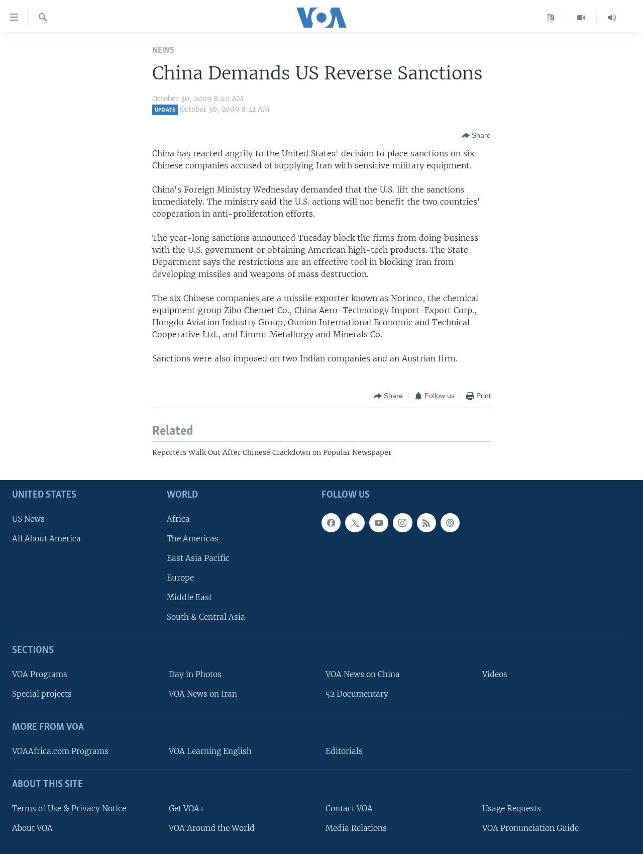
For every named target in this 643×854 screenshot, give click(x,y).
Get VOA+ (186, 808)
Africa (178, 519)
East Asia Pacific (198, 558)
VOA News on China (363, 674)
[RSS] (426, 522)
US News (28, 519)
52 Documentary (357, 694)
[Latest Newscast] (612, 17)
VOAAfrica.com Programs (60, 751)
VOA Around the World (212, 828)
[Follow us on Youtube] (378, 522)
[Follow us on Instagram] (402, 522)
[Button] (476, 136)
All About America (46, 538)
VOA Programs (39, 674)
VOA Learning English (210, 751)
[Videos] (581, 17)
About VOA (32, 828)
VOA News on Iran (203, 694)
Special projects (42, 694)
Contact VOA (349, 808)
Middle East (189, 597)
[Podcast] (450, 522)
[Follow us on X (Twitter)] (354, 522)
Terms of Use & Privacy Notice (69, 808)
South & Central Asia (206, 617)
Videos (494, 674)
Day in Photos (195, 674)
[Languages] (550, 17)
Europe (180, 578)
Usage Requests (511, 808)
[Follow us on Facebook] (331, 522)
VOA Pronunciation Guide (530, 828)
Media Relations (356, 828)
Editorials (344, 751)
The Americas (193, 538)
